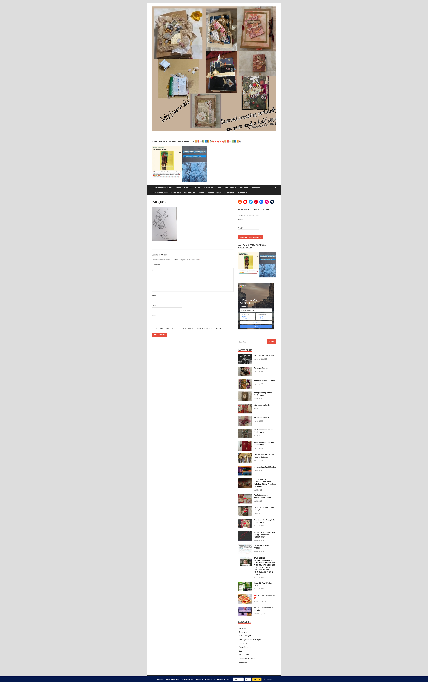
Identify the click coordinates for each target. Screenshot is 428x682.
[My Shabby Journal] (245, 417)
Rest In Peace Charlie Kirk (264, 355)
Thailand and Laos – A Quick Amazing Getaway (265, 455)
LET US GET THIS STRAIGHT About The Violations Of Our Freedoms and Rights (265, 482)
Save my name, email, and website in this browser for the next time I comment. (187, 329)
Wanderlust (189, 193)
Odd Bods (244, 188)
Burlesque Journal (261, 368)
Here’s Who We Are (183, 188)
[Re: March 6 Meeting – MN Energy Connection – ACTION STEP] (245, 532)
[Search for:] (257, 341)
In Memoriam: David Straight (265, 467)
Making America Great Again (250, 639)
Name (154, 295)
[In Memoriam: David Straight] (245, 467)
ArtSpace (256, 188)
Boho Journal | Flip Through (264, 380)
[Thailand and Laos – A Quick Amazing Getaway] (245, 455)
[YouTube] (245, 202)
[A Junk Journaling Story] (245, 405)
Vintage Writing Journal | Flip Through (263, 393)
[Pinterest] (256, 202)
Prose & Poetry (214, 193)
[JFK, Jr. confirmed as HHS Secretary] (245, 608)
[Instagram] (267, 202)
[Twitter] (251, 202)
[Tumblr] (272, 202)
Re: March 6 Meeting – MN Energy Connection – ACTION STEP (264, 534)
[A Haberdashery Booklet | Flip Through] (245, 430)
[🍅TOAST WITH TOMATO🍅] (245, 595)
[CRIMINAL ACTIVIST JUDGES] (245, 546)
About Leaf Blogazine (162, 188)
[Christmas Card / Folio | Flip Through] (245, 508)
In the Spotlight (160, 193)
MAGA (197, 188)
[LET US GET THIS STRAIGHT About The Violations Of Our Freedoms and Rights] (245, 480)
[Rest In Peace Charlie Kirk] (245, 356)
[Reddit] (240, 202)
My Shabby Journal (261, 417)
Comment (156, 264)
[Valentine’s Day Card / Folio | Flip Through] (245, 520)
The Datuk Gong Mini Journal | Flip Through (262, 496)
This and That (230, 188)
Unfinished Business (212, 188)
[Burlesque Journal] (245, 368)
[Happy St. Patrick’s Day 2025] (245, 583)
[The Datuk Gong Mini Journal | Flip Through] (245, 495)
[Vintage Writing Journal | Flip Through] (245, 393)
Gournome (176, 193)
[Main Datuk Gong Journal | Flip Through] (245, 442)
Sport (201, 193)
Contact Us (229, 193)
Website (155, 316)
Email (155, 305)
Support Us (243, 193)
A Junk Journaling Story (263, 405)
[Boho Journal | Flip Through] (245, 380)
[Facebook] (261, 202)
